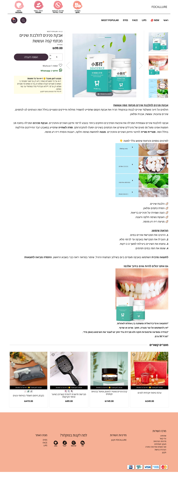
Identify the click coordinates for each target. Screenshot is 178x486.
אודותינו (163, 435)
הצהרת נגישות (160, 449)
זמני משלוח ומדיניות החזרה (155, 446)
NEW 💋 (155, 20)
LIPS (144, 20)
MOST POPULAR (110, 20)
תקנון (164, 452)
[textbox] (148, 445)
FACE (135, 20)
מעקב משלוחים (160, 444)
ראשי (165, 20)
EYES (125, 20)
